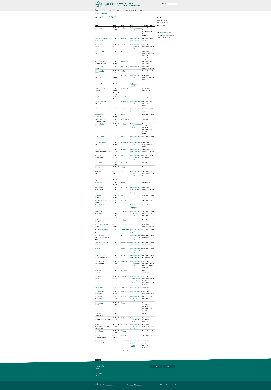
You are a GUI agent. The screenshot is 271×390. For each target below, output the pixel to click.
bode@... (123, 167)
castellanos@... (125, 229)
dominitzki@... (124, 335)
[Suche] (175, 4)
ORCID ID (133, 259)
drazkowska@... (125, 340)
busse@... (123, 195)
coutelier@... (124, 287)
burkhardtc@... (124, 187)
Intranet (156, 366)
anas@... (123, 51)
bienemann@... (125, 142)
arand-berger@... (125, 61)
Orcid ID (133, 29)
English (164, 3)
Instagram (99, 373)
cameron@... (124, 211)
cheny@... (123, 248)
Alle (130, 20)
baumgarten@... (125, 88)
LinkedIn (99, 375)
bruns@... (123, 182)
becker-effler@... (125, 97)
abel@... (123, 27)
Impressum (130, 384)
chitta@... (123, 255)
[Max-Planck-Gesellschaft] (97, 385)
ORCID (133, 282)
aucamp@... (124, 75)
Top (99, 360)
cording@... (124, 270)
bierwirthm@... (124, 149)
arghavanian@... (125, 66)
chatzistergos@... (125, 242)
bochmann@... (124, 162)
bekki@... (123, 108)
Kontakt (168, 366)
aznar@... (123, 82)
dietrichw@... (124, 324)
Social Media (100, 366)
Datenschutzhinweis (139, 384)
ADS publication (135, 46)
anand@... (123, 44)
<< (119, 350)
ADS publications (135, 125)
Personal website (135, 278)
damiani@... (124, 296)
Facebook (99, 371)
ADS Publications (135, 40)
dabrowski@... (124, 291)
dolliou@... (123, 331)
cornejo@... (124, 276)
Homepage (134, 193)
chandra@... (124, 235)
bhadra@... (123, 124)
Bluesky (99, 368)
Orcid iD (133, 208)
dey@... (123, 317)
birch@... (123, 155)
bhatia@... (123, 136)
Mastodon (99, 378)
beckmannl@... (124, 101)
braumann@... (124, 178)
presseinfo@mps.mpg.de (165, 32)
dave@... (123, 303)
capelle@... (123, 220)
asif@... (123, 71)
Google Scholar (135, 189)
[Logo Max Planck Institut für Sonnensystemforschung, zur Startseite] (121, 4)
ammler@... (124, 38)
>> (130, 350)
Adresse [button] (159, 17)
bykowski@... (124, 200)
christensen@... (125, 261)
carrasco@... (124, 224)
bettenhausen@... (125, 119)
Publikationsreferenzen (136, 27)
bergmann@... (124, 114)
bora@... (123, 171)
